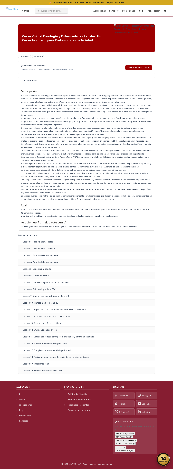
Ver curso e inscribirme (139, 67)
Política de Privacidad (78, 394)
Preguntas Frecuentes (78, 404)
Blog (140, 10)
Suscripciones (99, 10)
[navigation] (135, 438)
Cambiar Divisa (125, 422)
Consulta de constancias (79, 410)
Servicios (114, 10)
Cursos (26, 10)
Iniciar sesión (154, 10)
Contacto (23, 420)
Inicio (21, 394)
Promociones (128, 10)
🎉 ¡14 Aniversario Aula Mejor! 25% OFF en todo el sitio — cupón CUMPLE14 (86, 2)
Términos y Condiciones (79, 399)
